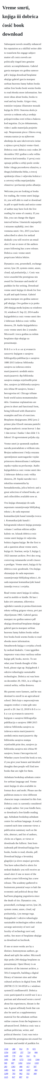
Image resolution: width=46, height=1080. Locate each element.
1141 (29, 1059)
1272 (21, 1059)
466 (20, 1067)
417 (27, 1067)
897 (20, 1077)
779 (13, 1056)
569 (5, 1063)
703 (13, 1074)
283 (5, 1067)
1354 (6, 1052)
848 (20, 1070)
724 (28, 1052)
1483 (6, 1070)
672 (34, 1049)
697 (12, 1063)
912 (20, 1049)
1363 (13, 1067)
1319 (37, 1063)
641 (13, 1070)
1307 (14, 1052)
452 (20, 1056)
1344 (37, 1059)
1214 (28, 1063)
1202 (20, 1063)
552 (27, 1074)
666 (36, 1052)
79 (27, 1049)
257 (21, 1052)
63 (27, 1077)
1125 (6, 1077)
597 (35, 1067)
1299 (6, 1074)
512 (27, 1056)
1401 (6, 1059)
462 (35, 1070)
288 (13, 1049)
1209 (6, 1056)
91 (35, 1056)
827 (13, 1077)
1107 (28, 1070)
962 (20, 1074)
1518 (6, 1049)
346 (13, 1059)
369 (35, 1074)
